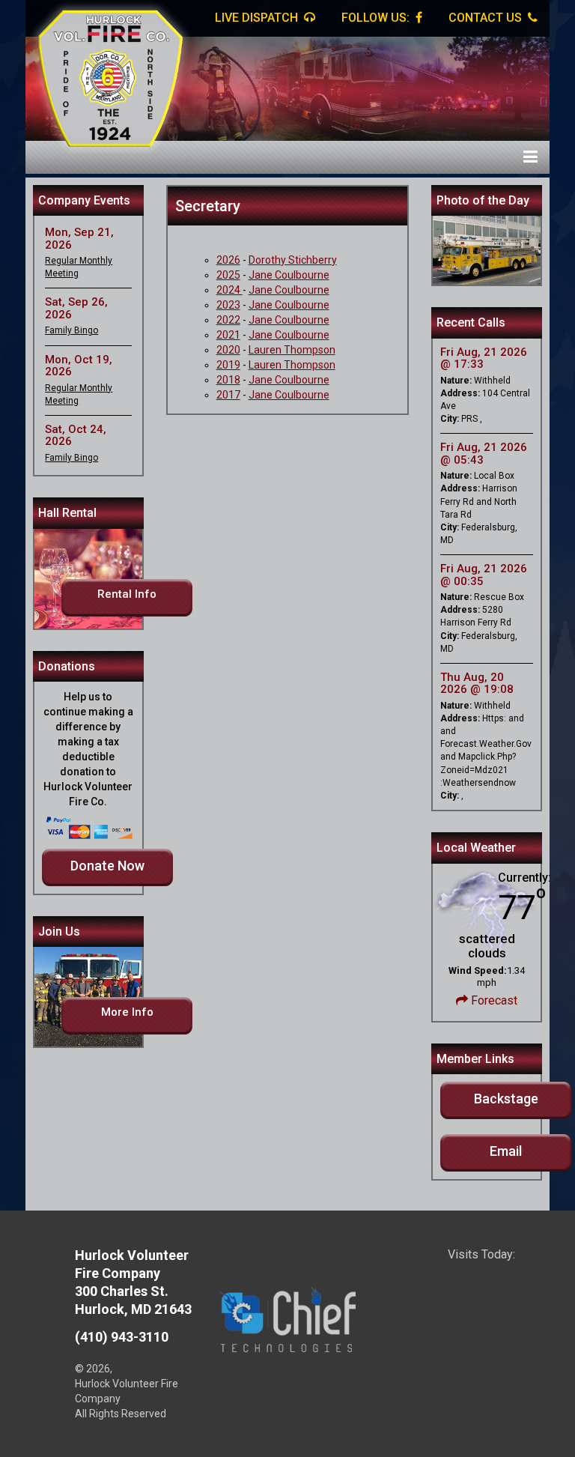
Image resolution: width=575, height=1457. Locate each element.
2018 (228, 380)
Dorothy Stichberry (293, 260)
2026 (228, 260)
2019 (228, 365)
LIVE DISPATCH (258, 17)
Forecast (492, 1000)
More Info (127, 1012)
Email (506, 1151)
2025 (228, 275)
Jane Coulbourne (289, 275)
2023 (228, 305)
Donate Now (107, 865)
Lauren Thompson (292, 350)
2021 (228, 335)
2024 (229, 290)
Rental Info (126, 594)
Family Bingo (71, 330)
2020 (228, 350)
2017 (228, 395)
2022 (228, 320)
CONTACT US (486, 17)
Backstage (506, 1098)
